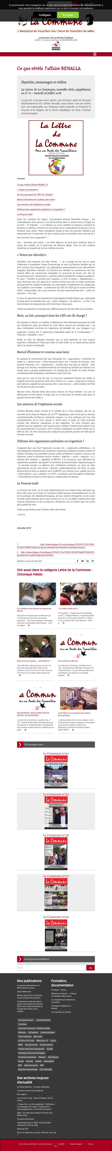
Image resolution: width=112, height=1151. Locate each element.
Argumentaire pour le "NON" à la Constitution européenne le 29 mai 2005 (34, 1123)
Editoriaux (22, 1032)
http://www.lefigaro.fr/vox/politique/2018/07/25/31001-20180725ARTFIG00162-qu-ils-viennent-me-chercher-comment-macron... (56, 546)
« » (28, 189)
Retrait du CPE (22, 1129)
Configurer (45, 15)
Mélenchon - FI (42, 1040)
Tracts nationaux (24, 1036)
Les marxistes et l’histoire (61, 1012)
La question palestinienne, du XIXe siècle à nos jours (28, 986)
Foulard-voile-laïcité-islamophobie (31, 1049)
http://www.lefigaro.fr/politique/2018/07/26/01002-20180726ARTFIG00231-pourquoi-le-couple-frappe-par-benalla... (56, 554)
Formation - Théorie (58, 990)
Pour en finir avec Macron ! (68, 661)
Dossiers (29, 1061)
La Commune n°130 (56, 753)
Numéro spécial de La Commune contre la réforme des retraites (29, 996)
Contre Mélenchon (24, 991)
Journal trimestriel (43, 1020)
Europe (21, 1061)
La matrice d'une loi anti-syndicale (30, 1090)
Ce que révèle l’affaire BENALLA (32, 184)
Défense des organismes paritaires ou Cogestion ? (41, 209)
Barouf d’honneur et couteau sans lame (36, 199)
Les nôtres (22, 1024)
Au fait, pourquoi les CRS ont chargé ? (35, 194)
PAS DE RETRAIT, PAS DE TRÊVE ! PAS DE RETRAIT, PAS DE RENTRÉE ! (33, 714)
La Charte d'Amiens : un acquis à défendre (33, 1087)
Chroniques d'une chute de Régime (31, 1053)
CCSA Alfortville (46, 1069)
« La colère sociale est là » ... (69, 608)
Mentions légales (76, 1144)
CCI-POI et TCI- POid (26, 1040)
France (53, 1040)
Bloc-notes (38, 1036)
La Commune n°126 (56, 917)
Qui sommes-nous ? (26, 1020)
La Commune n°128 (56, 835)
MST (20, 1065)
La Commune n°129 (56, 794)
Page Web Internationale (27, 1069)
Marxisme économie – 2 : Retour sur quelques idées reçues (63, 994)
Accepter (68, 15)
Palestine (42, 1057)
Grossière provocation (25, 1119)
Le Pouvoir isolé (24, 214)
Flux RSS (61, 1144)
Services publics (46, 1045)
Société (50, 1049)
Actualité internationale (27, 1057)
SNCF (20, 1045)
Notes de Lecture (31, 1065)
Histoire (39, 1061)
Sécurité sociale (31, 1045)
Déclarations (33, 1032)
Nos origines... (22, 1094)
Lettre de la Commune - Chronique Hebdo (34, 1028)
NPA (41, 1065)
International (49, 1061)
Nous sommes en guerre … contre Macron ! (33, 661)
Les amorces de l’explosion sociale (33, 204)
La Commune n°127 (56, 876)
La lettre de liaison (48, 1032)
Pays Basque (53, 1057)
